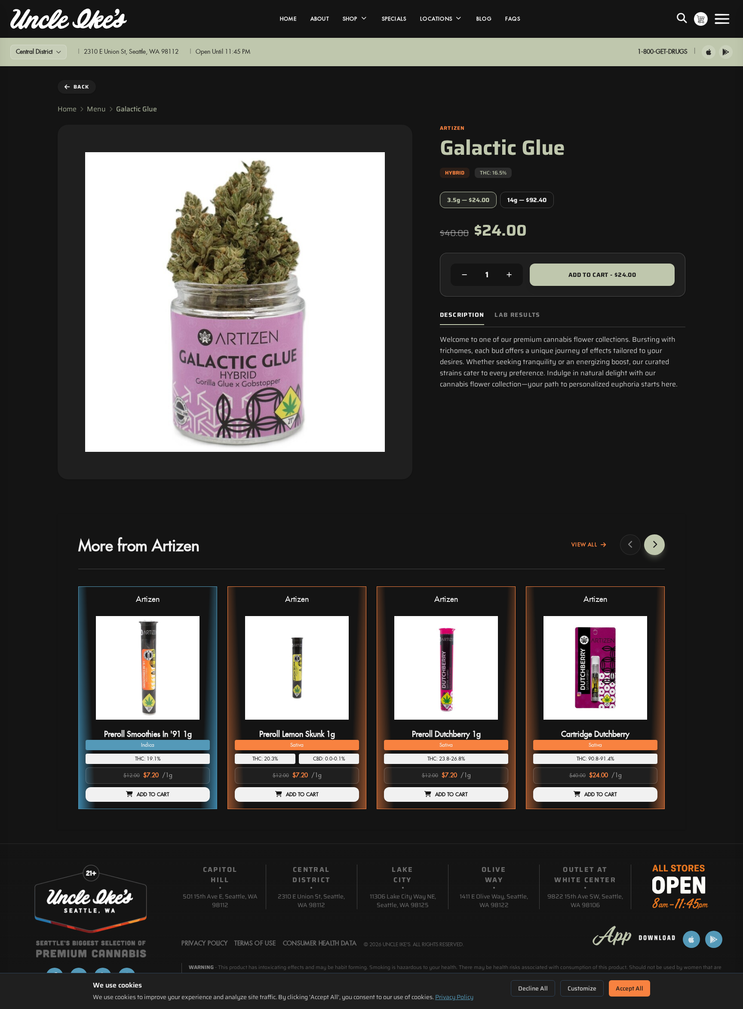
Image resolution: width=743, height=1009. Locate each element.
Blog (483, 19)
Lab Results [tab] (517, 314)
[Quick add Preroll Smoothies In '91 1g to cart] (196, 723)
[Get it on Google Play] (726, 52)
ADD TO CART (153, 794)
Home (288, 19)
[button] (147, 697)
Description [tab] (462, 314)
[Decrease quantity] (464, 275)
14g (527, 200)
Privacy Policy (454, 997)
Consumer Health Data (320, 943)
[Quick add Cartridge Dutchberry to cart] (643, 723)
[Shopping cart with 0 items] (701, 19)
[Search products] (682, 18)
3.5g (468, 200)
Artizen (148, 599)
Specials (394, 19)
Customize (582, 988)
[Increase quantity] (509, 275)
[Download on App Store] (708, 52)
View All (584, 545)
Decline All (533, 988)
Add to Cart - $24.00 (602, 274)
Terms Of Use (255, 943)
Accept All (629, 988)
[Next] (654, 544)
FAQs (512, 19)
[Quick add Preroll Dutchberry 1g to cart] (494, 723)
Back (81, 87)
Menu (96, 109)
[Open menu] (722, 19)
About (319, 19)
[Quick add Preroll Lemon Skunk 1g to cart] (345, 723)
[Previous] (630, 544)
